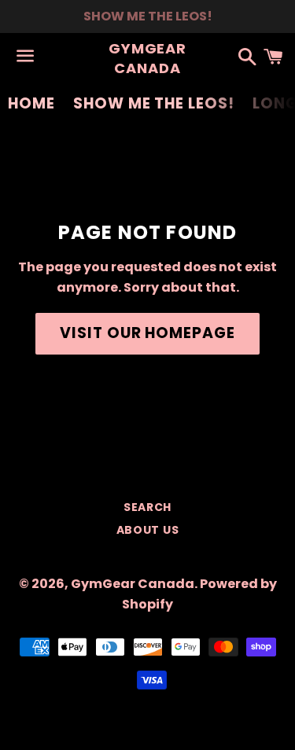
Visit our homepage (147, 333)
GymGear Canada (147, 58)
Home (31, 103)
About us (147, 530)
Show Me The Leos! (153, 103)
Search (147, 507)
